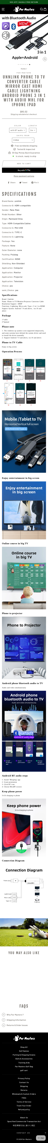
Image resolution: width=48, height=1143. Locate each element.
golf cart (24, 1070)
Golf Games (24, 1051)
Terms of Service (24, 1102)
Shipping (14, 114)
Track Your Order (24, 1106)
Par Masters (24, 73)
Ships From (23, 135)
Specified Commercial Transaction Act (24, 1121)
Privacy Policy (24, 1078)
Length (32, 126)
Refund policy (24, 1109)
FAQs (24, 1098)
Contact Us (24, 1082)
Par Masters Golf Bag (24, 1066)
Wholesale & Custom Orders (24, 1094)
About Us (24, 1117)
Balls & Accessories (24, 1059)
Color (17, 126)
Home (23, 69)
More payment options (24, 176)
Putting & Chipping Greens (24, 1055)
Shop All (24, 1047)
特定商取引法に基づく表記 (24, 1125)
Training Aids (24, 1063)
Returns (24, 1090)
